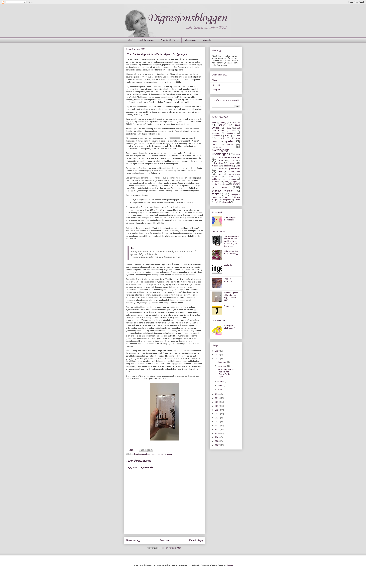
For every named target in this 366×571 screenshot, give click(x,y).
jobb (221, 160)
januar (220, 389)
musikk (215, 166)
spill (235, 181)
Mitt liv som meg (146, 40)
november (222, 366)
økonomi (226, 202)
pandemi (220, 168)
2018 (217, 402)
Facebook (216, 85)
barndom (236, 122)
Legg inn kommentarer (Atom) (169, 548)
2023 (217, 351)
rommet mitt (234, 171)
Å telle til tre (229, 306)
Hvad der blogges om (169, 40)
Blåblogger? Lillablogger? (229, 326)
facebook (216, 136)
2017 (217, 406)
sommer (215, 181)
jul (233, 160)
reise (220, 171)
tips (226, 197)
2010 (217, 433)
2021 (217, 358)
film (238, 136)
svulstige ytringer (222, 190)
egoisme (231, 133)
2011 (217, 429)
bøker (221, 125)
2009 (217, 437)
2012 (217, 425)
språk (214, 184)
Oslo (238, 166)
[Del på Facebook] (148, 450)
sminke (232, 179)
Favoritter (207, 40)
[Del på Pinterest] (151, 450)
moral (232, 163)
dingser (233, 131)
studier (236, 184)
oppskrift (227, 166)
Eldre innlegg (196, 540)
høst (238, 154)
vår (217, 202)
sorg (227, 181)
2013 (217, 421)
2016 (217, 410)
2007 (217, 445)
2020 (217, 394)
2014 (217, 418)
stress (225, 184)
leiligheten (217, 163)
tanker (216, 194)
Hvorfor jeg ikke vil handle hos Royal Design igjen (231, 296)
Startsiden (165, 540)
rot (219, 174)
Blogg (129, 40)
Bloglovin (216, 80)
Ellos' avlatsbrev (219, 320)
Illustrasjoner (190, 40)
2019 (217, 398)
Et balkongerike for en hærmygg (231, 252)
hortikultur (216, 147)
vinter (237, 200)
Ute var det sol (218, 231)
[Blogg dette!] (143, 450)
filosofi (221, 138)
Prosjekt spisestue (228, 280)
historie (215, 145)
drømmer (215, 133)
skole (231, 176)
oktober (221, 381)
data (229, 128)
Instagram (216, 89)
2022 (217, 355)
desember (222, 362)
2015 (217, 414)
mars (220, 385)
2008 (217, 441)
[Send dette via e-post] (140, 450)
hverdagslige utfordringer (144, 454)
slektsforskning (218, 179)
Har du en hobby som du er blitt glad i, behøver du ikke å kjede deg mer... (231, 241)
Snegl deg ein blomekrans (230, 218)
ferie (227, 135)
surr (224, 187)
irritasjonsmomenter (164, 454)
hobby (230, 144)
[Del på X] (146, 450)
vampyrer (226, 200)
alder (214, 122)
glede (229, 141)
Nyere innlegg (133, 540)
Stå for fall (228, 265)
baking (223, 122)
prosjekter (234, 168)
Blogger (230, 565)
